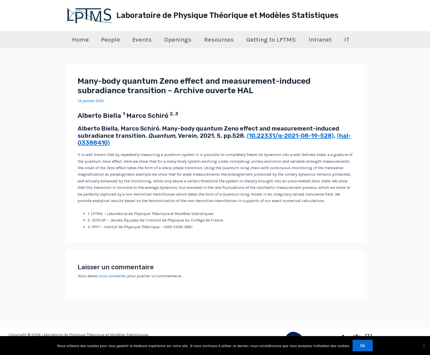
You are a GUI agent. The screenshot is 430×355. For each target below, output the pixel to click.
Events (142, 39)
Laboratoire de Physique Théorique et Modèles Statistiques (227, 15)
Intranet (320, 39)
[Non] (423, 345)
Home (80, 39)
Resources (219, 39)
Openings (178, 39)
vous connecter (112, 276)
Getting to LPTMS (271, 39)
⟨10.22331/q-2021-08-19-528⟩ (290, 135)
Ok (362, 345)
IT (347, 39)
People (110, 39)
